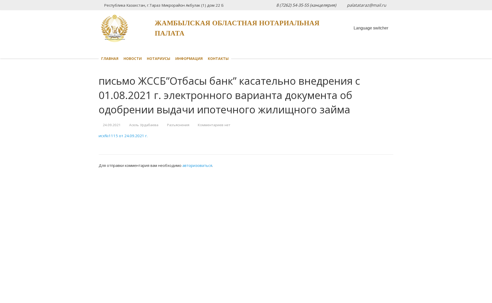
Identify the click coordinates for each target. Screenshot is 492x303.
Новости (133, 58)
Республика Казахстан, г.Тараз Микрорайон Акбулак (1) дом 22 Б (164, 5)
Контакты (218, 58)
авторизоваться (197, 165)
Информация (189, 58)
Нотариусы (158, 58)
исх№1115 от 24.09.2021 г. (123, 135)
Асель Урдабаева (143, 125)
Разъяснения (178, 125)
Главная (109, 58)
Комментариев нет (214, 125)
